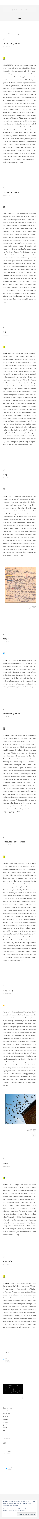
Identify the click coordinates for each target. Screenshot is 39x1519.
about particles (7, 1408)
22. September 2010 (7, 993)
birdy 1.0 (5, 1419)
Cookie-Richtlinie (20, 1510)
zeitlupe (5, 1422)
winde (5, 1163)
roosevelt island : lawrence (15, 841)
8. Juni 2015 (6, 717)
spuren (5, 1425)
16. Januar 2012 (7, 845)
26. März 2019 (6, 335)
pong (5, 474)
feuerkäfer (8, 1261)
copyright (6, 1416)
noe (4, 1430)
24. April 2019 (6, 195)
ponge (6, 638)
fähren (5, 1427)
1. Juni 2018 (6, 642)
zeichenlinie (6, 1411)
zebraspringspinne (11, 43)
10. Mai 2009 (6, 1264)
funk (5, 331)
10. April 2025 (6, 46)
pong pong (8, 990)
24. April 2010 (6, 1166)
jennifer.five (6, 1414)
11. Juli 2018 (6, 478)
